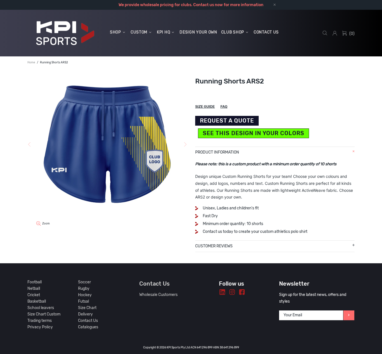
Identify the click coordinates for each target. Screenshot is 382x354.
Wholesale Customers (158, 294)
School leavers (40, 307)
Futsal (83, 301)
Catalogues (88, 327)
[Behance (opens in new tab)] (222, 292)
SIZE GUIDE (205, 106)
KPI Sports (65, 33)
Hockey (85, 295)
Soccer (84, 282)
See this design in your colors (253, 133)
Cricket (33, 295)
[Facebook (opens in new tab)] (242, 292)
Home (31, 62)
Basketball (36, 301)
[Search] (325, 33)
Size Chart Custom (43, 314)
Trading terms (39, 320)
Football (34, 282)
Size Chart (87, 307)
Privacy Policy (40, 327)
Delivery (85, 314)
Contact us (203, 5)
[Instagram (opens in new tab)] (232, 292)
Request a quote (227, 120)
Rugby (83, 288)
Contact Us (88, 320)
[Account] (335, 33)
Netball (33, 288)
